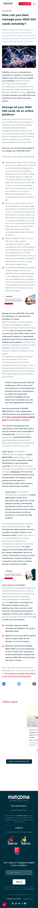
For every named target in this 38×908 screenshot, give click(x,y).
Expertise (7, 11)
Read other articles (19, 761)
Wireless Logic (21, 815)
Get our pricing (25, 4)
